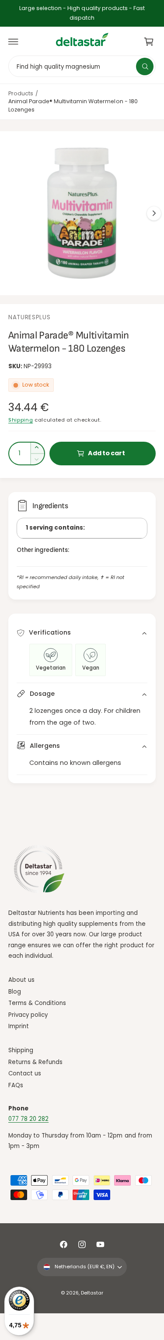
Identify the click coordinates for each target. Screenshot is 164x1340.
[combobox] (82, 66)
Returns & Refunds (35, 1062)
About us (21, 980)
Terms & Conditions (37, 1003)
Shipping (20, 419)
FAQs (15, 1085)
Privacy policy (28, 1015)
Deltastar (92, 1293)
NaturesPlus (29, 317)
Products (20, 93)
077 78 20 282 (28, 1119)
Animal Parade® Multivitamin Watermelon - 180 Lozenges (73, 105)
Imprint (18, 1026)
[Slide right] (154, 213)
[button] (13, 41)
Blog (14, 992)
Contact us (24, 1073)
